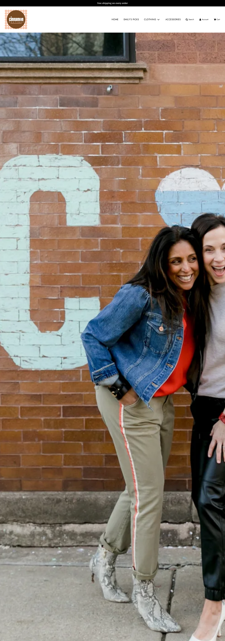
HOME (115, 19)
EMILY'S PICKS (131, 19)
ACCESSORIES (173, 19)
